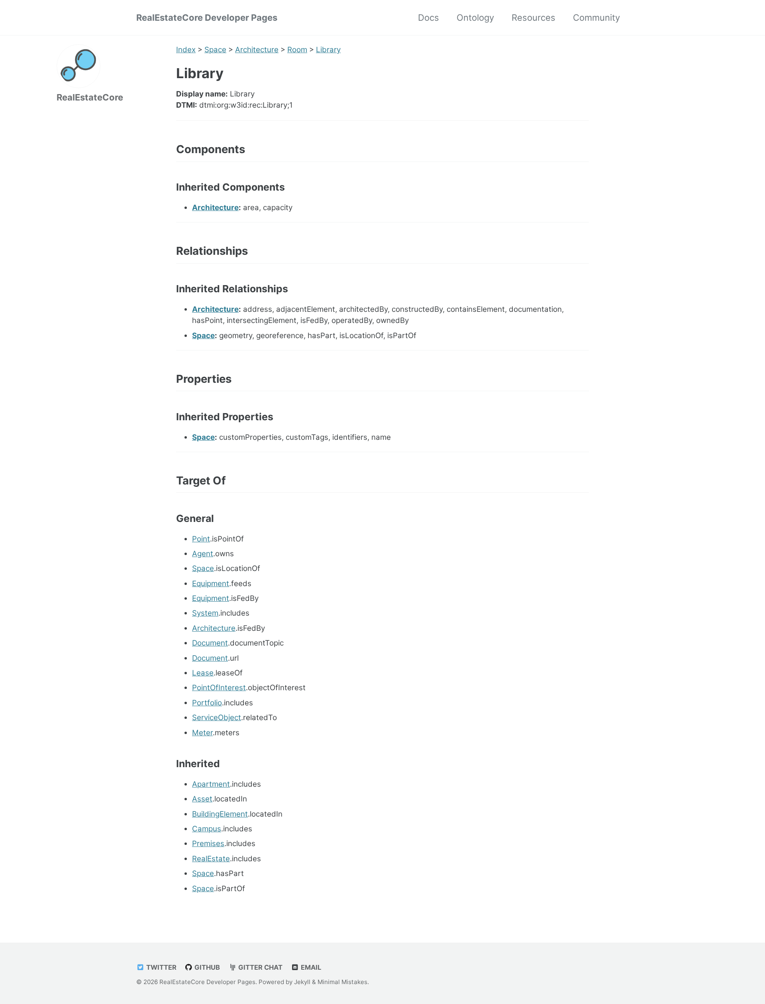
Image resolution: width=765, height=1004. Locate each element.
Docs (428, 17)
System (205, 613)
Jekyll (302, 982)
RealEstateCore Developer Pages (206, 17)
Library (328, 49)
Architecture (257, 49)
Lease (203, 672)
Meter (202, 732)
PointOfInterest (219, 687)
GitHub (206, 967)
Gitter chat (259, 967)
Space (215, 49)
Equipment (210, 583)
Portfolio (207, 702)
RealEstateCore (90, 97)
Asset (202, 798)
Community (596, 17)
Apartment (211, 784)
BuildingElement (220, 814)
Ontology (475, 17)
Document (210, 643)
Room (297, 49)
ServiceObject (216, 717)
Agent (202, 553)
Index (186, 49)
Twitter (161, 967)
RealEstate (211, 858)
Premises (208, 843)
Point (201, 538)
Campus (206, 828)
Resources (533, 17)
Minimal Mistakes (342, 982)
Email (310, 967)
